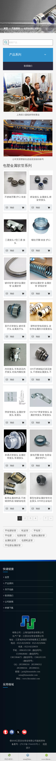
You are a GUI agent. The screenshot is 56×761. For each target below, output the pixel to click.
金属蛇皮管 (10, 540)
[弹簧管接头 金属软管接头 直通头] (15, 397)
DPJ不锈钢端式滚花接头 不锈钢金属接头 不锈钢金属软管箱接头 (41, 370)
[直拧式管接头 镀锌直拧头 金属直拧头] (15, 311)
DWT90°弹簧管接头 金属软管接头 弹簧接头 (41, 413)
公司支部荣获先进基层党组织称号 (28, 159)
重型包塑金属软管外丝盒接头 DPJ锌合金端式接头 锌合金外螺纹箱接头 (41, 500)
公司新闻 (8, 602)
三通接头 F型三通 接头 (15, 241)
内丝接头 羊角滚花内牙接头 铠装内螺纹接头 (15, 370)
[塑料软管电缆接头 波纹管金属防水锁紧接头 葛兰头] (41, 311)
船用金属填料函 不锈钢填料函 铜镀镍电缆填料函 (15, 500)
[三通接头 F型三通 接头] (15, 225)
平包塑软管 (10, 530)
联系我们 (28, 66)
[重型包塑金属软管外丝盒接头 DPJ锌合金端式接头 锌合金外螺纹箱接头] (41, 483)
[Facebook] (11, 732)
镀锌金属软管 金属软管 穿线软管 (40, 284)
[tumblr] (5, 732)
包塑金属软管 (38, 535)
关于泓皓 (8, 589)
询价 (12, 207)
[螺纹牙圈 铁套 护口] (41, 225)
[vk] (24, 732)
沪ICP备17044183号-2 (30, 744)
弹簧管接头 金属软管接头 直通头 (15, 413)
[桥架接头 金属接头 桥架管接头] (41, 182)
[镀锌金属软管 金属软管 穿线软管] (41, 268)
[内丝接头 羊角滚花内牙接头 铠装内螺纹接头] (15, 354)
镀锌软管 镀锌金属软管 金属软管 (15, 284)
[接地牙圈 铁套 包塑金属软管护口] (41, 440)
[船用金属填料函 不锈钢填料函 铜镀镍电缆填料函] (15, 483)
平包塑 (8, 535)
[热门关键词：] (6, 42)
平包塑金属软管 (13, 545)
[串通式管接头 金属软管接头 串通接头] (15, 440)
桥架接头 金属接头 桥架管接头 (41, 198)
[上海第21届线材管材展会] (28, 92)
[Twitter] (18, 732)
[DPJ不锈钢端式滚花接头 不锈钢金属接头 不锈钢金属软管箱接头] (41, 354)
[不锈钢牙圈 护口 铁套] (15, 182)
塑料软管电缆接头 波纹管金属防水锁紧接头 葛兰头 (41, 327)
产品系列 (8, 583)
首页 (6, 577)
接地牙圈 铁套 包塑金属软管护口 (41, 456)
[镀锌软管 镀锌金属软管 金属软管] (15, 268)
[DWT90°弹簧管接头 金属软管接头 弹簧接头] (41, 397)
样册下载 (8, 608)
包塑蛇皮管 (27, 540)
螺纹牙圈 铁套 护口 (40, 240)
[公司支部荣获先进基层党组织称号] (28, 138)
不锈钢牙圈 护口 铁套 (15, 197)
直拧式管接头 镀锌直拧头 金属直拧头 (15, 327)
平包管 (37, 530)
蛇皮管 (25, 530)
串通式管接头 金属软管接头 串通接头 (15, 456)
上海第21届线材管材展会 (28, 115)
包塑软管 (21, 535)
